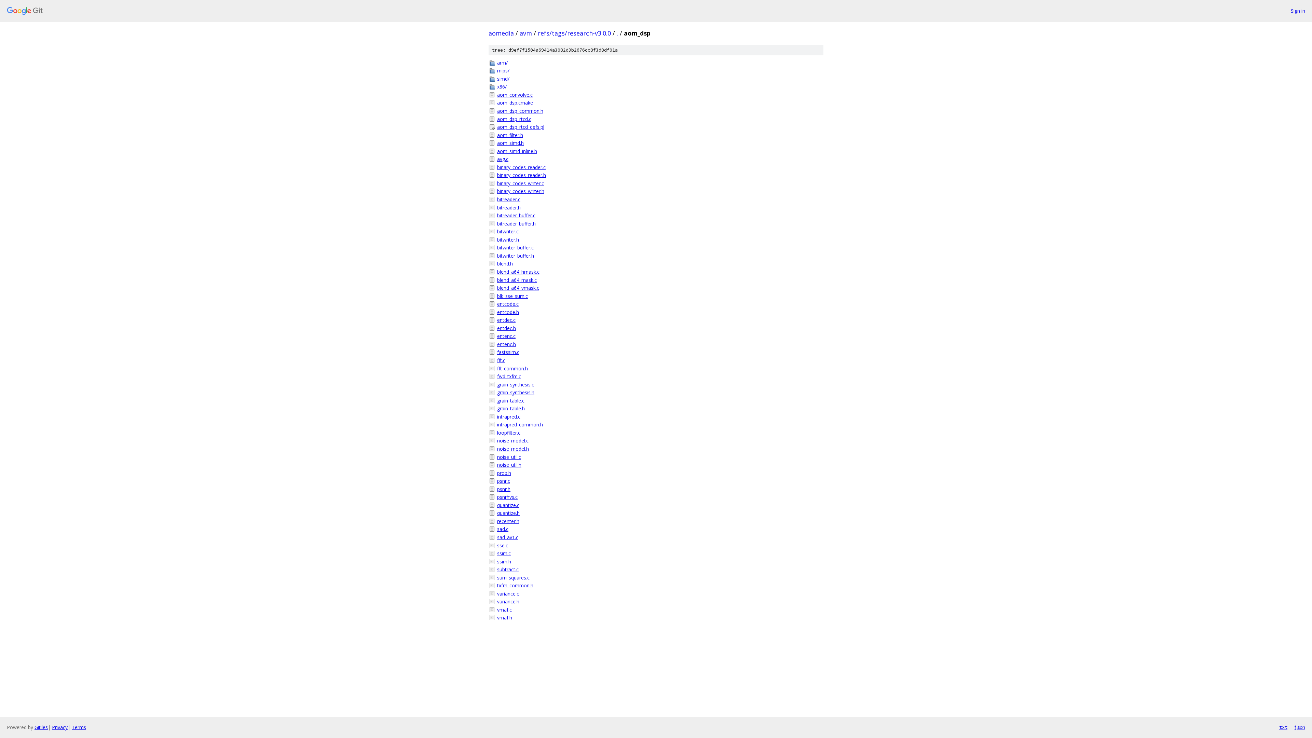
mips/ (503, 70)
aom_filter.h (510, 135)
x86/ (502, 86)
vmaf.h (504, 617)
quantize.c (508, 505)
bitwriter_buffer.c (515, 247)
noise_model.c (513, 440)
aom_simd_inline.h (517, 151)
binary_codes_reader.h (521, 175)
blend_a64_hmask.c (518, 272)
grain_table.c (510, 400)
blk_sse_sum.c (512, 296)
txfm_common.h (515, 585)
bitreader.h (509, 207)
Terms (79, 727)
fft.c (501, 360)
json (1299, 727)
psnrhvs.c (507, 497)
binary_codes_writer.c (520, 183)
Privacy (60, 727)
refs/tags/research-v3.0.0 (574, 33)
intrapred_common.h (520, 424)
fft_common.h (512, 368)
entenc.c (506, 336)
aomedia (501, 33)
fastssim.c (508, 352)
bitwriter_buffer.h (515, 255)
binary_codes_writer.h (520, 191)
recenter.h (508, 521)
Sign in (1298, 11)
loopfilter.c (508, 432)
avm (526, 33)
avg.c (502, 159)
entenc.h (506, 344)
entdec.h (506, 328)
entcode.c (508, 304)
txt (1283, 727)
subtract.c (508, 569)
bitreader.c (508, 199)
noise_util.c (509, 457)
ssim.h (504, 561)
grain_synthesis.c (515, 384)
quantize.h (508, 513)
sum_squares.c (513, 577)
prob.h (504, 473)
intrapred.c (508, 416)
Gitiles (41, 727)
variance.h (508, 601)
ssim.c (504, 553)
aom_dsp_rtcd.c (514, 119)
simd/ (503, 79)
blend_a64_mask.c (517, 280)
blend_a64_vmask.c (518, 288)
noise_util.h (509, 465)
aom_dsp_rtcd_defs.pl (520, 127)
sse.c (502, 545)
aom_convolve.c (515, 95)
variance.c (508, 593)
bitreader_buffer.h (516, 223)
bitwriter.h (508, 239)
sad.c (502, 529)
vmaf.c (504, 609)
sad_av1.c (507, 537)
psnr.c (503, 481)
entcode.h (508, 312)
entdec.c (506, 320)
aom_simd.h (510, 143)
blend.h (505, 263)
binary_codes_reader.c (521, 167)
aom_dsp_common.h (520, 111)
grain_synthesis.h (515, 392)
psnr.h (503, 489)
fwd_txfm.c (509, 376)
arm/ (502, 62)
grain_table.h (511, 408)
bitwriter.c (508, 231)
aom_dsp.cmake (515, 102)
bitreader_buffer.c (516, 215)
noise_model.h (513, 449)
